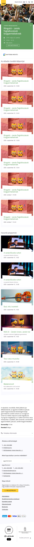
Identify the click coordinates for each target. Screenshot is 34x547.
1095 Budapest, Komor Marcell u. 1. (13, 450)
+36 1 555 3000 (8, 445)
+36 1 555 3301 (19, 468)
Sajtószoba (5, 509)
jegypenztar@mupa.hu (9, 470)
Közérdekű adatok (7, 501)
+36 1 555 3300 (8, 468)
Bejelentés (5, 507)
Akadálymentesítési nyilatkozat (10, 499)
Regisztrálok (11, 490)
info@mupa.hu (7, 447)
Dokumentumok (6, 504)
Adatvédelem (5, 496)
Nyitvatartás (6, 476)
